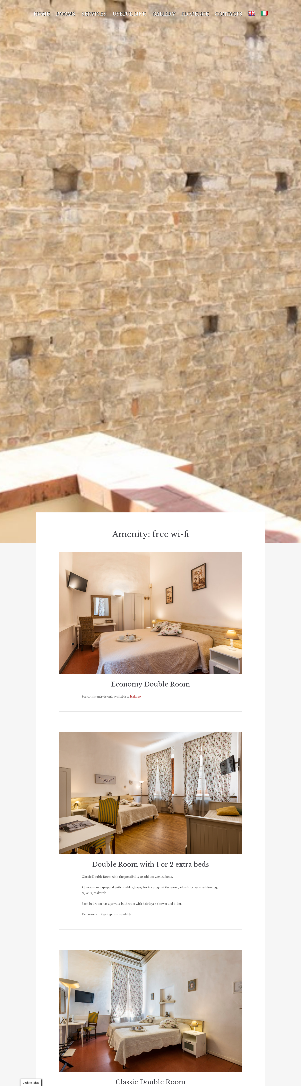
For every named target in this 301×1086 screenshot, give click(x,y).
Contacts (228, 14)
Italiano (135, 696)
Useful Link (129, 14)
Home (42, 14)
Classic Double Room (150, 1082)
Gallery (163, 14)
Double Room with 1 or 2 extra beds (150, 864)
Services (93, 14)
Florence (195, 14)
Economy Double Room (150, 684)
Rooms (65, 14)
